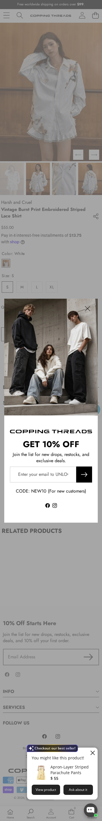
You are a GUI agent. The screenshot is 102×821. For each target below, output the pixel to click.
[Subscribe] (84, 474)
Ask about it (78, 789)
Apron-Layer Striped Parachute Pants (69, 769)
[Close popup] (92, 752)
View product (46, 789)
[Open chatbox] (90, 810)
